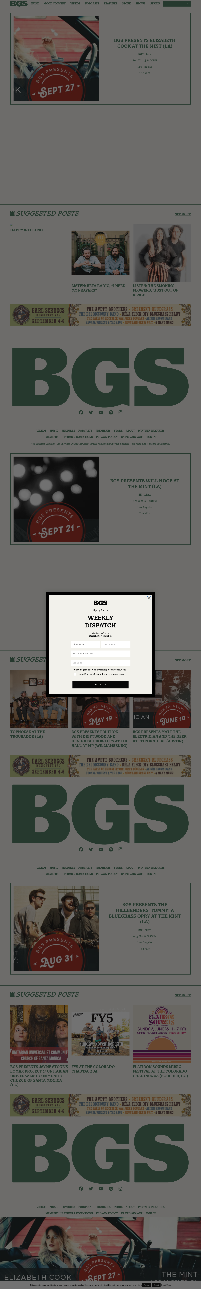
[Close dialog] (149, 598)
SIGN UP (100, 685)
